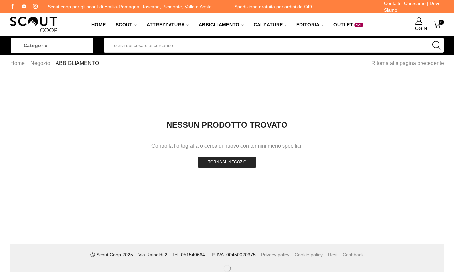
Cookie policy (309, 254)
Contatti (392, 3)
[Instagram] (35, 6)
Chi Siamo (415, 3)
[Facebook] (12, 6)
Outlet (347, 24)
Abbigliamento (219, 24)
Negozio (40, 63)
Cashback (353, 254)
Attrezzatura (166, 24)
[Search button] (437, 45)
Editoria (307, 24)
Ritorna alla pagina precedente (407, 63)
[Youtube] (24, 6)
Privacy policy (275, 254)
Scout (124, 24)
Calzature (268, 24)
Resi (332, 254)
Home (98, 24)
